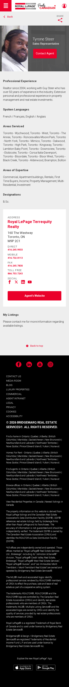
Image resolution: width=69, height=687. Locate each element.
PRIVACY (11, 407)
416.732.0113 (15, 258)
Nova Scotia (12, 446)
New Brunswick (53, 439)
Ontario (25, 436)
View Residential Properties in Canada (24, 501)
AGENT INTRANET (15, 398)
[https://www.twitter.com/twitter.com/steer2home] (16, 282)
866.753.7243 (15, 273)
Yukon (46, 446)
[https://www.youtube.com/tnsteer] (30, 282)
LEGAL (9, 402)
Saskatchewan (36, 439)
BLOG (9, 385)
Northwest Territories (46, 443)
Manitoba (22, 439)
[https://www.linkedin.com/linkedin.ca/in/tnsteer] (23, 282)
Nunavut (55, 446)
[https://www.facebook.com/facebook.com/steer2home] (10, 282)
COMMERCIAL (14, 394)
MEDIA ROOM (13, 380)
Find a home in (13, 436)
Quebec (34, 436)
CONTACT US (13, 376)
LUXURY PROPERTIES (17, 389)
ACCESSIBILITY (14, 416)
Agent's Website (35, 295)
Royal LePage (36, 6)
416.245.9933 (15, 249)
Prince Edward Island (30, 446)
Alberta (43, 436)
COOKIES (11, 411)
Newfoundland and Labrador (20, 443)
